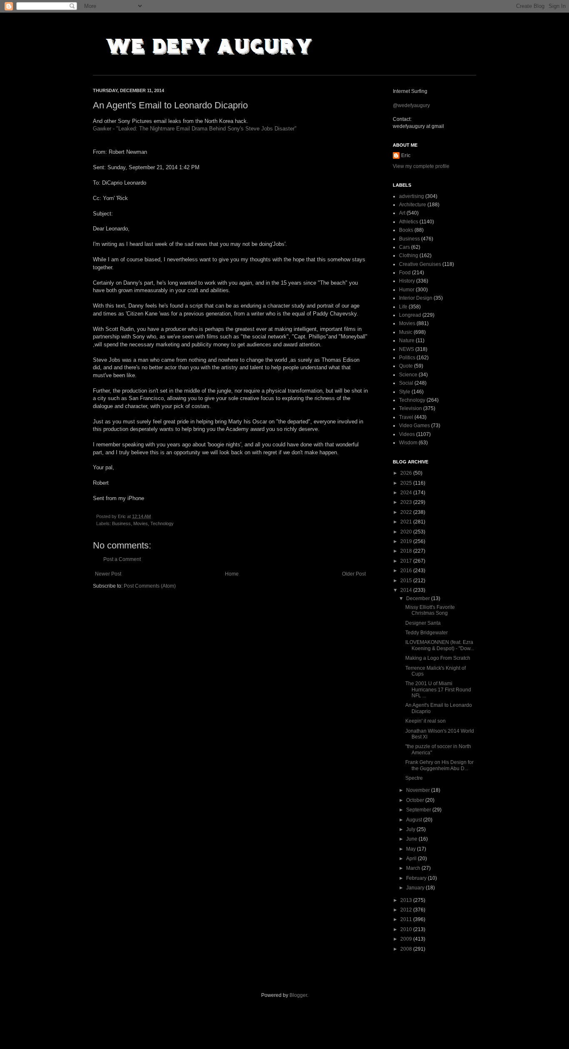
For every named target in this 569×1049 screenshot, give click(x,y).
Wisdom (408, 443)
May (411, 849)
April (412, 858)
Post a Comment (122, 559)
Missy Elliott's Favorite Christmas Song (430, 610)
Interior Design (415, 298)
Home (232, 574)
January (416, 888)
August (414, 820)
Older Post (354, 574)
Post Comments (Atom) (150, 586)
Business (121, 523)
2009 (406, 939)
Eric (406, 155)
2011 (406, 919)
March (414, 868)
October (415, 800)
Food (405, 272)
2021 (406, 522)
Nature (406, 340)
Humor (406, 290)
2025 (406, 483)
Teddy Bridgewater (426, 633)
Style (404, 392)
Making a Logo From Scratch (437, 658)
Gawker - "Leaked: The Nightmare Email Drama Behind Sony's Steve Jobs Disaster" (195, 128)
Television (410, 408)
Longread (410, 315)
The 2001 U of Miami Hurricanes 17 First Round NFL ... (438, 689)
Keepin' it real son (425, 721)
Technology (162, 523)
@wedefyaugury (411, 105)
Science (408, 375)
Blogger (298, 995)
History (407, 281)
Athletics (408, 222)
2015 (406, 580)
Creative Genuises (420, 264)
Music (405, 332)
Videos (407, 434)
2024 (406, 493)
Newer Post (108, 574)
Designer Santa (423, 623)
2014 (406, 590)
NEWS (406, 349)
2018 (406, 551)
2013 (406, 900)
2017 (406, 561)
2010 (406, 929)
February (417, 878)
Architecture (412, 205)
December (418, 598)
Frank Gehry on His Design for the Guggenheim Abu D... (439, 765)
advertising (411, 196)
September (419, 810)
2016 (406, 570)
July (411, 829)
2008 (406, 949)
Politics (407, 358)
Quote (406, 366)
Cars (404, 247)
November (418, 790)
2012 (406, 910)
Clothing (408, 255)
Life (403, 307)
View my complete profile (421, 166)
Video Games (414, 425)
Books (406, 230)
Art (402, 213)
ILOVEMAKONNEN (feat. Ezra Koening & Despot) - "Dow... (439, 645)
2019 (406, 541)
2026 (406, 473)
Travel (406, 417)
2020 (406, 532)
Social (406, 383)
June (412, 839)
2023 (406, 502)
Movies (140, 523)
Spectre (414, 778)
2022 (406, 512)
